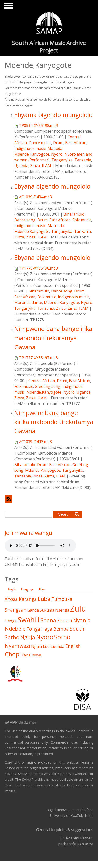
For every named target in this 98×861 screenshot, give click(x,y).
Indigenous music (30, 148)
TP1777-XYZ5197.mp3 (38, 357)
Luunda (57, 646)
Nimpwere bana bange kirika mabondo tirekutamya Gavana (53, 422)
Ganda (33, 610)
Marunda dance (28, 302)
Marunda (56, 225)
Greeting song (47, 386)
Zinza (35, 165)
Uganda (21, 165)
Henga (11, 620)
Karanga (28, 599)
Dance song (24, 219)
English (73, 646)
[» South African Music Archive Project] (49, 23)
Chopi (13, 654)
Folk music (82, 219)
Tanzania (82, 159)
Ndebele (15, 628)
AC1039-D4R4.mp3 (35, 197)
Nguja (27, 637)
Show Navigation (7, 7)
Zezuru (64, 620)
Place (42, 589)
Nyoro (57, 154)
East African (75, 142)
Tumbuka (61, 599)
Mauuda (55, 148)
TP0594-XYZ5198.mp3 (38, 125)
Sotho (62, 637)
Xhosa (11, 599)
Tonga (33, 629)
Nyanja (82, 620)
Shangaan (15, 609)
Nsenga (62, 610)
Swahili (28, 619)
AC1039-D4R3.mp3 (35, 441)
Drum (58, 142)
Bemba (61, 629)
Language (28, 589)
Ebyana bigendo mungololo (52, 186)
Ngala (36, 646)
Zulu (78, 608)
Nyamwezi (17, 646)
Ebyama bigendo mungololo (53, 115)
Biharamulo (74, 214)
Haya (46, 629)
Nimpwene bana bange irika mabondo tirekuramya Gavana (53, 338)
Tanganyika (62, 159)
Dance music (40, 142)
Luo (46, 646)
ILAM (46, 165)
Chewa (35, 655)
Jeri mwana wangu (28, 532)
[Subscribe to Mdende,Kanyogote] (49, 499)
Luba (44, 598)
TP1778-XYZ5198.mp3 (38, 268)
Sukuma (47, 610)
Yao (25, 655)
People (11, 589)
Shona (48, 620)
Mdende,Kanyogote (31, 154)
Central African (41, 380)
